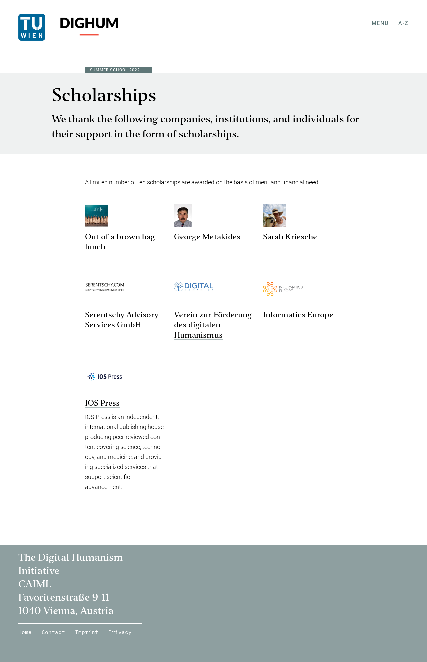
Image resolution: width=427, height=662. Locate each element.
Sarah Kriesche (290, 237)
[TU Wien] (43, 27)
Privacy (120, 632)
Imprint (86, 632)
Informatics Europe (298, 315)
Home (25, 632)
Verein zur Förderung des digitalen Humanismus (213, 325)
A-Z (403, 23)
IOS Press (102, 403)
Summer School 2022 (115, 70)
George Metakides (207, 237)
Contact (53, 632)
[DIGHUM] (86, 27)
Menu (380, 23)
